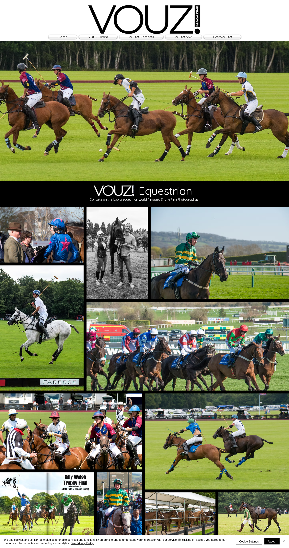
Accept (272, 541)
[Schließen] (284, 541)
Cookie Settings (249, 541)
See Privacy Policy (82, 543)
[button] (141, 37)
